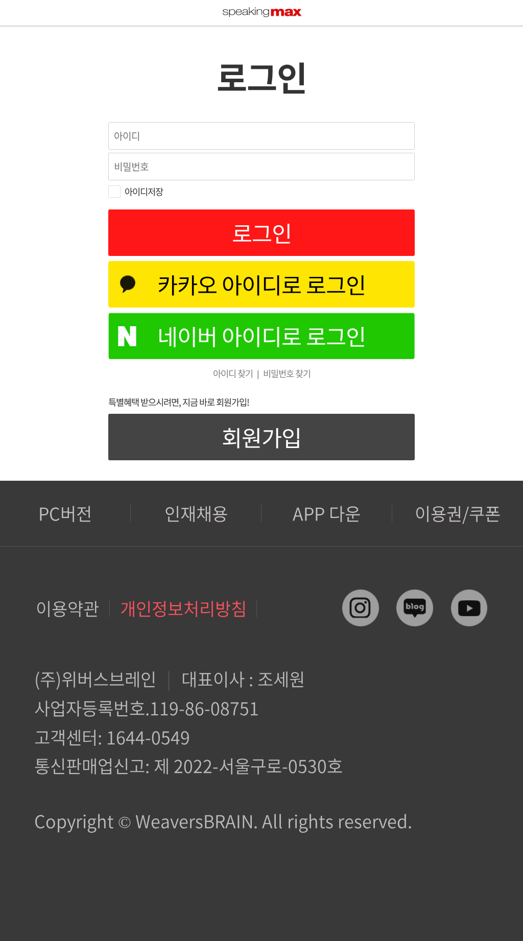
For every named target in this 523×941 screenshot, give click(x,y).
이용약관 (67, 608)
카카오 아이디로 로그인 (261, 284)
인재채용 (196, 513)
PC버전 (65, 513)
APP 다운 (327, 513)
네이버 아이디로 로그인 (261, 335)
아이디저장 (144, 191)
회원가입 (261, 437)
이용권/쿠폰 (458, 513)
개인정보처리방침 (183, 608)
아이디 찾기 (233, 373)
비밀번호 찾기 (287, 373)
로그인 (262, 232)
